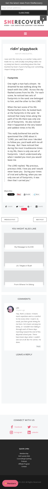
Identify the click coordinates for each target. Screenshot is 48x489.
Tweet (21, 206)
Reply (38, 346)
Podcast (24, 461)
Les (17, 308)
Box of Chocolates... (24, 54)
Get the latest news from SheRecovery (24, 3)
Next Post (40, 220)
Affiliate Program (24, 464)
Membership (24, 453)
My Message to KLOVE (24, 247)
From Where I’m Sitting (24, 284)
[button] (10, 483)
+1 (31, 206)
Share (9, 206)
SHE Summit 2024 (24, 456)
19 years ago (20, 310)
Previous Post (9, 220)
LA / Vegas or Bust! (24, 266)
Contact (24, 466)
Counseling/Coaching (24, 459)
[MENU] (24, 33)
